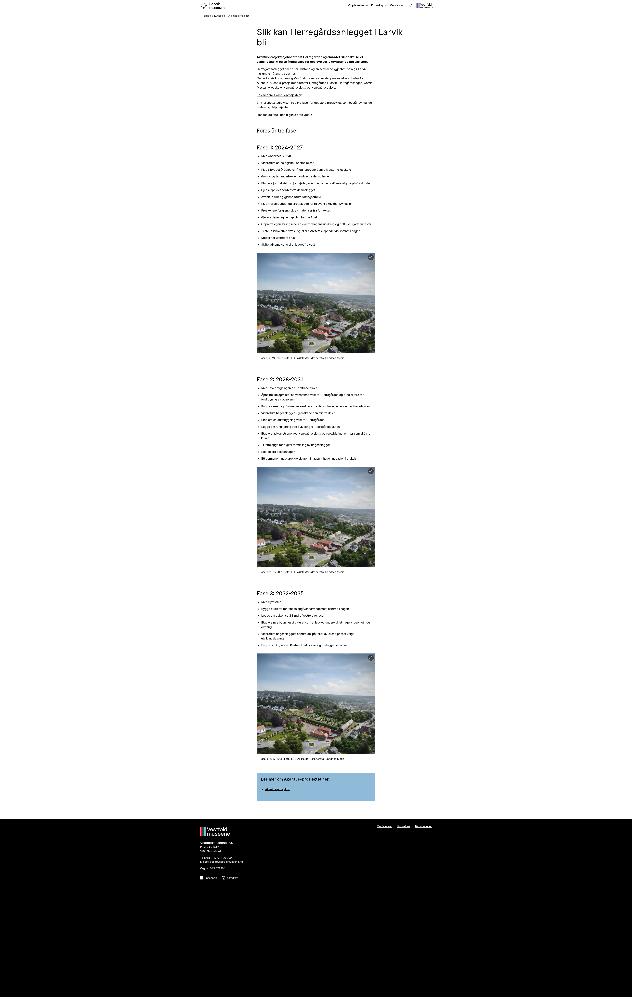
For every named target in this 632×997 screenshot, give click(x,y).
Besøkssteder (423, 826)
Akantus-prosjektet (238, 15)
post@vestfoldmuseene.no (226, 861)
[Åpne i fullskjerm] (371, 257)
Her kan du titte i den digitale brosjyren (283, 115)
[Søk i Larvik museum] (411, 6)
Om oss (395, 5)
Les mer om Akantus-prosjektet (278, 95)
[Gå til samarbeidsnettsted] (424, 7)
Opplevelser (356, 5)
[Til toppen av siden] (616, 990)
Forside (207, 15)
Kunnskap (377, 5)
